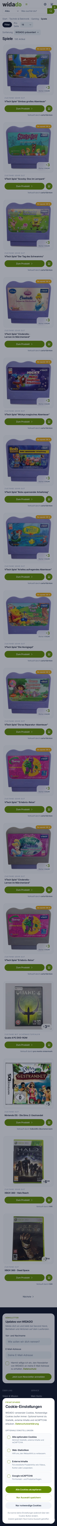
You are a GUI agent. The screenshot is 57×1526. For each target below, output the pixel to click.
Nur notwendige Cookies (28, 1505)
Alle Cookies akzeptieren (28, 1489)
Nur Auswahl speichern (28, 1497)
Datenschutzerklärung (27, 1423)
